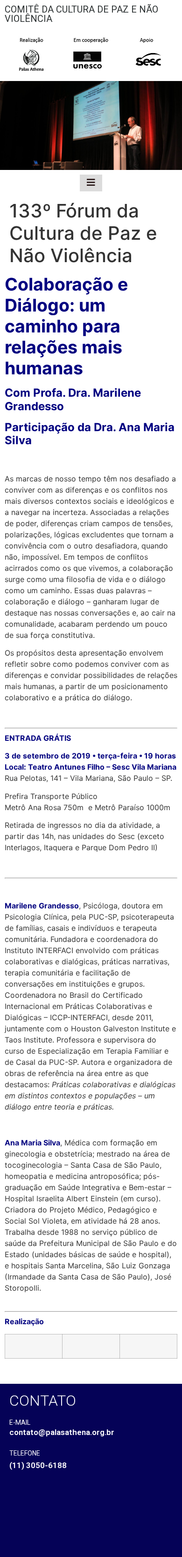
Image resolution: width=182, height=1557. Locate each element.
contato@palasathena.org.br (61, 1432)
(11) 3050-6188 (38, 1465)
